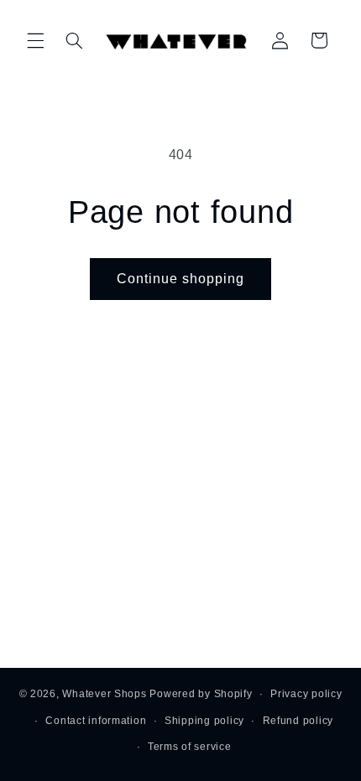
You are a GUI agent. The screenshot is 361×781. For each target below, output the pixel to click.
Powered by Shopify (200, 694)
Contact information (95, 721)
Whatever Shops (104, 694)
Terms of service (190, 747)
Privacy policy (306, 694)
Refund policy (298, 721)
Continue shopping (181, 279)
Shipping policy (204, 721)
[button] (35, 40)
